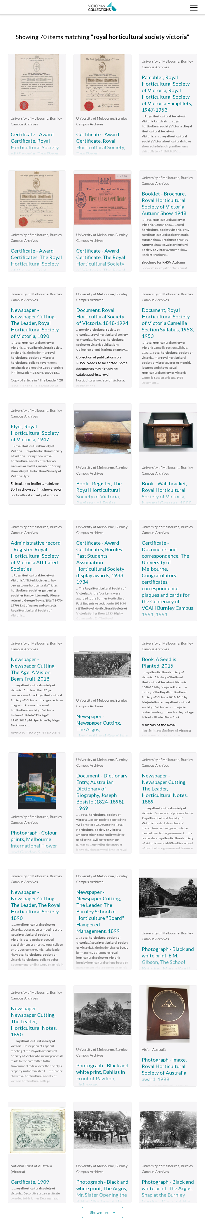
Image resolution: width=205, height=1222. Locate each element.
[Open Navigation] (179, 7)
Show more (99, 1212)
